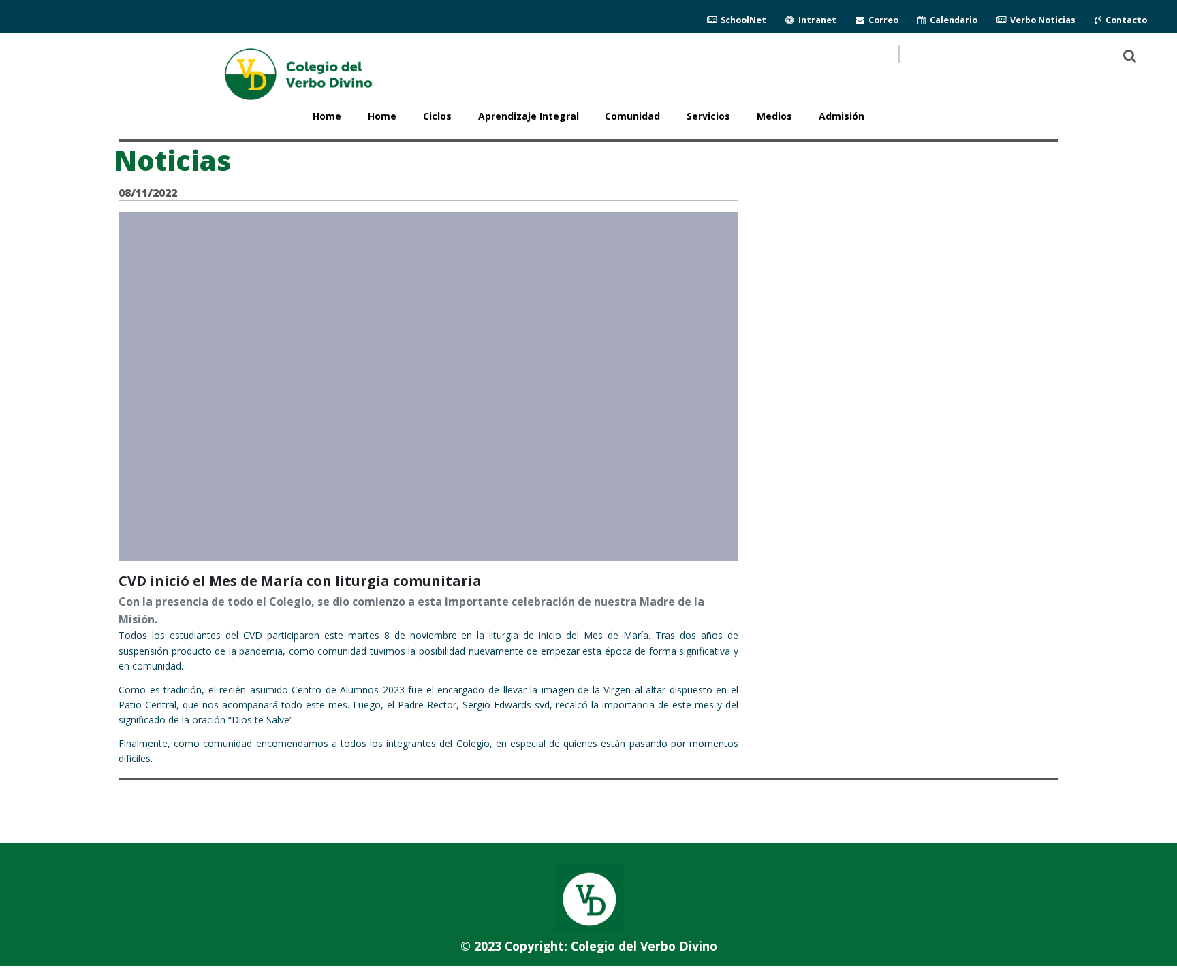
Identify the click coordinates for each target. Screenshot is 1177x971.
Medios (774, 116)
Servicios (708, 116)
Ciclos (437, 116)
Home (382, 116)
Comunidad (632, 116)
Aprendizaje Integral (528, 116)
